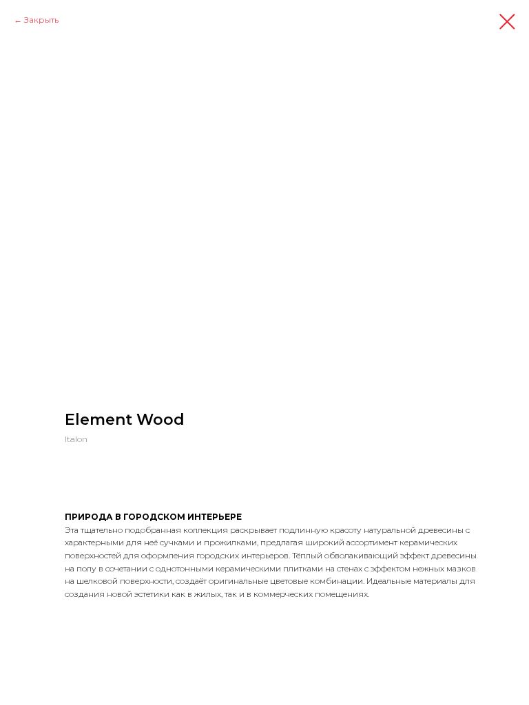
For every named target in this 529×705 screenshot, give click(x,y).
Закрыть (41, 19)
